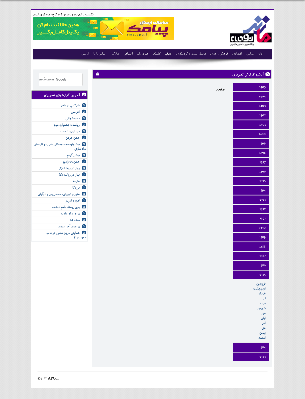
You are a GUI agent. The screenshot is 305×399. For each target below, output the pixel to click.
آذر (264, 323)
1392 (262, 209)
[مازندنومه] (250, 30)
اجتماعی (128, 54)
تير (264, 298)
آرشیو (85, 54)
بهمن (262, 333)
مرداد (262, 303)
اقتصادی (237, 54)
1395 (262, 181)
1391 (263, 218)
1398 (262, 153)
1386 (262, 265)
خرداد (262, 293)
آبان (263, 318)
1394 (262, 190)
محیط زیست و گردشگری (191, 54)
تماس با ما (99, 54)
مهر (263, 313)
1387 (262, 256)
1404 (262, 96)
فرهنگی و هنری (219, 54)
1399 (262, 143)
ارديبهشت (259, 289)
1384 (262, 347)
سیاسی (250, 54)
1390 (262, 228)
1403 (262, 106)
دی (263, 328)
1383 (262, 357)
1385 (262, 275)
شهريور (261, 308)
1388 (262, 247)
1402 (262, 115)
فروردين (261, 284)
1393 (262, 200)
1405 (262, 87)
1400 (262, 134)
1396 (262, 171)
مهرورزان (142, 54)
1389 (262, 237)
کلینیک (156, 54)
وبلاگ (115, 54)
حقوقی (168, 54)
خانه (260, 54)
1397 (262, 162)
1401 (262, 125)
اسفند (262, 338)
